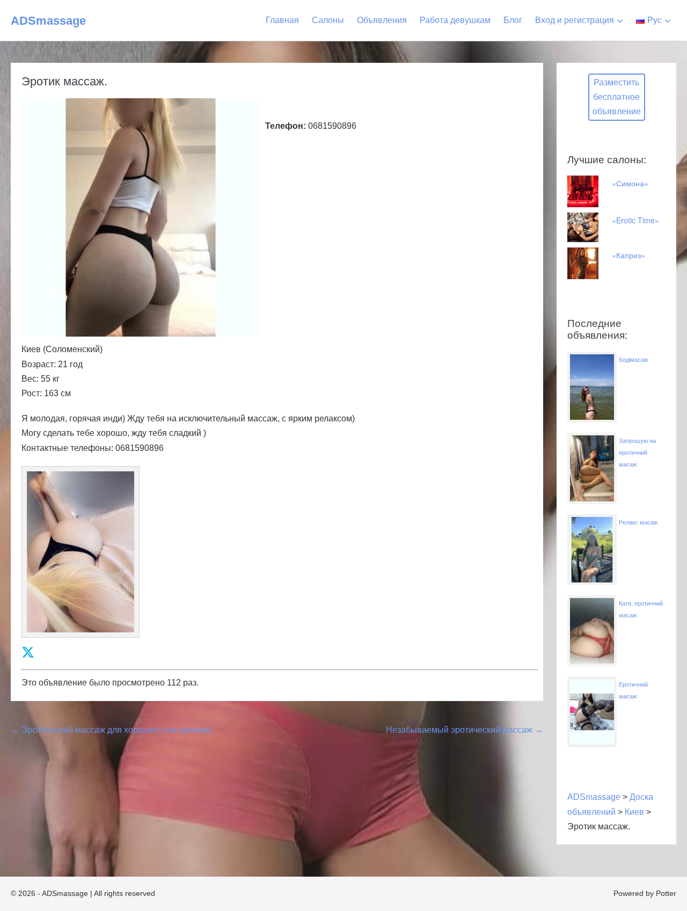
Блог (512, 20)
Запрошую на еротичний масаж (637, 453)
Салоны (328, 20)
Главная (282, 20)
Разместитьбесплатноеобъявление (617, 97)
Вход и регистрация (574, 20)
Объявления (382, 20)
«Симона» (630, 183)
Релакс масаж (638, 522)
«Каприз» (628, 255)
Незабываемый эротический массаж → (464, 729)
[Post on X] (27, 652)
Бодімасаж (633, 359)
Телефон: (285, 125)
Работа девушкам (455, 20)
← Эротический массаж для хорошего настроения (111, 729)
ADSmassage (48, 20)
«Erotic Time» (635, 220)
